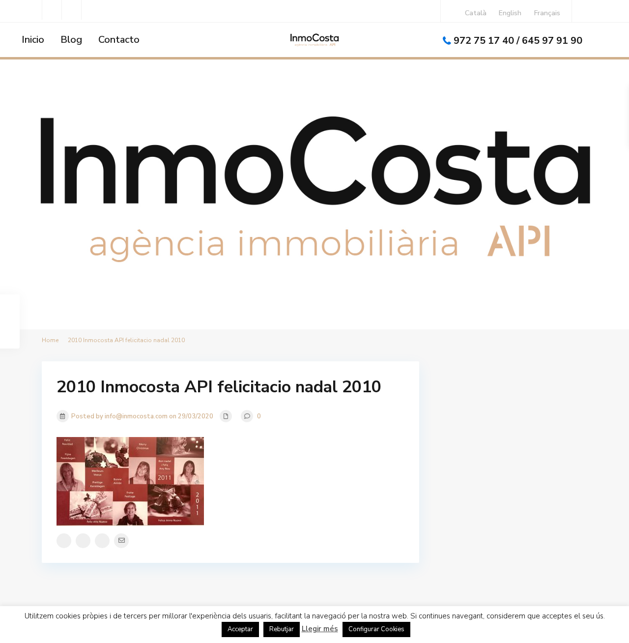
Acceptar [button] (240, 629)
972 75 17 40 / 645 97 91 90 (518, 40)
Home (50, 340)
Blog (71, 39)
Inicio (33, 39)
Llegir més (320, 628)
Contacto (119, 39)
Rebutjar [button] (281, 629)
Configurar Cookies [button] (376, 629)
